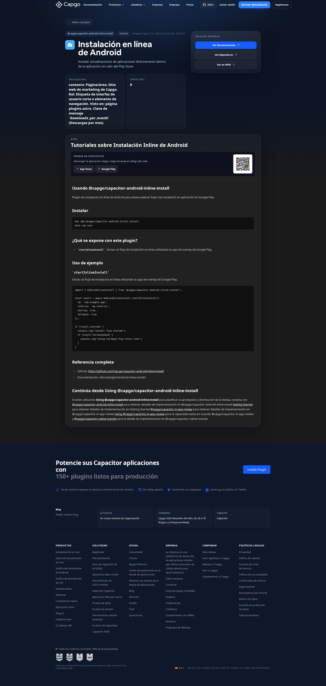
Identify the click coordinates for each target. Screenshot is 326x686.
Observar (61, 594)
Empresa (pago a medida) (180, 590)
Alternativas (209, 552)
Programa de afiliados (178, 627)
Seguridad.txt (247, 586)
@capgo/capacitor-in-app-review (171, 409)
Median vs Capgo (212, 564)
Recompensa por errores (253, 592)
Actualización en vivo (67, 552)
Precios (133, 558)
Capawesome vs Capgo (215, 576)
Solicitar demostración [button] (254, 4)
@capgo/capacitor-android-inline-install (90, 33)
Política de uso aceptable (253, 574)
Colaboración (173, 603)
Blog (131, 590)
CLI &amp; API (64, 625)
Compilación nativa (66, 601)
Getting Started (243, 404)
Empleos (170, 597)
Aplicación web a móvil (105, 574)
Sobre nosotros (174, 578)
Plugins (60, 613)
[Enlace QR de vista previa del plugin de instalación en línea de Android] (242, 163)
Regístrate (98, 552)
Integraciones (63, 619)
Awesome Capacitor (103, 590)
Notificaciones (64, 588)
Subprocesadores (249, 615)
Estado (133, 603)
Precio (190, 4)
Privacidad (245, 552)
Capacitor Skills (101, 631)
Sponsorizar (136, 615)
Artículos (134, 597)
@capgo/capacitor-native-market (95, 419)
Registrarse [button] (281, 4)
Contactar (171, 584)
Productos (115, 4)
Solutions (136, 4)
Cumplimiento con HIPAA (180, 615)
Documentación (93, 4)
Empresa (157, 4)
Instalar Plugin (256, 469)
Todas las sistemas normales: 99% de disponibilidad (88, 648)
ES (179, 668)
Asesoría (170, 621)
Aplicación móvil (65, 607)
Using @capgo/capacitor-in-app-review (140, 414)
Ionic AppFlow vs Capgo (215, 558)
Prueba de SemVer (102, 609)
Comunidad (135, 552)
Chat (131, 609)
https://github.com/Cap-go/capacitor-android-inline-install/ (126, 371)
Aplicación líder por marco (107, 597)
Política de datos (248, 599)
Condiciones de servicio (252, 580)
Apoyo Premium (138, 564)
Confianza (171, 609)
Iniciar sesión (227, 4)
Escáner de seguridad (104, 625)
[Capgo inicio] (69, 4)
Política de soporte (249, 558)
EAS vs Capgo (210, 570)
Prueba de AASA (101, 603)
